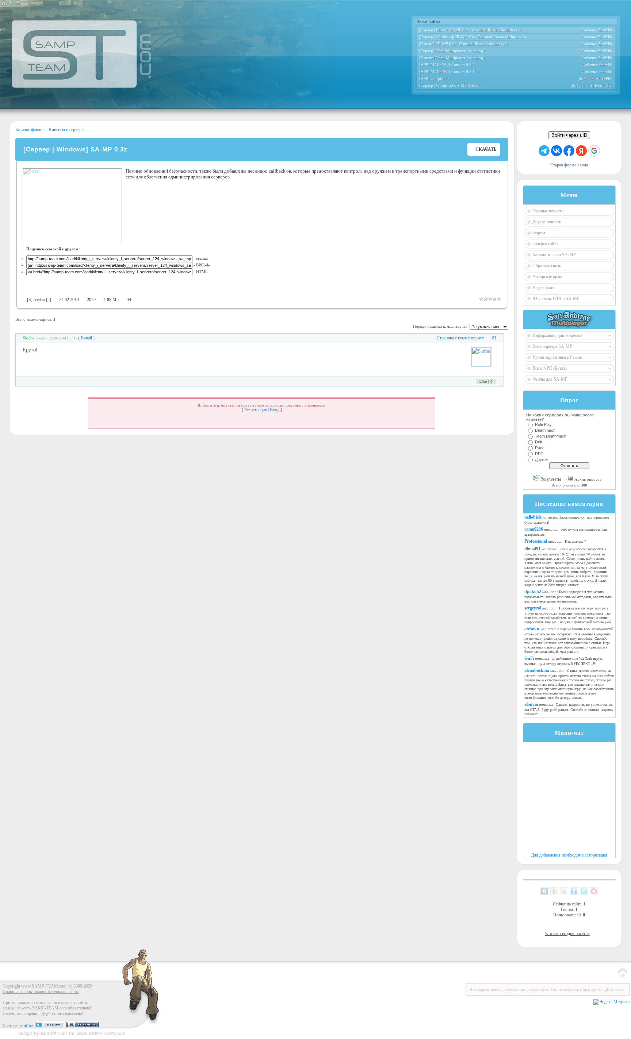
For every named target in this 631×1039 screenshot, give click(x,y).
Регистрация (255, 409)
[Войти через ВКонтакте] (556, 150)
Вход (274, 409)
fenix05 (605, 64)
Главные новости (547, 210)
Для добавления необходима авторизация (569, 855)
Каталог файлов (30, 129)
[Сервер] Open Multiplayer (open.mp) (452, 51)
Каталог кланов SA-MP (554, 254)
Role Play (543, 424)
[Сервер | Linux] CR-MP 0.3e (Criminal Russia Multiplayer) (470, 30)
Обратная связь (546, 265)
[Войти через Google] (594, 151)
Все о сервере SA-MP (552, 346)
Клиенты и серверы (66, 129)
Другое (541, 459)
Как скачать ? (575, 541)
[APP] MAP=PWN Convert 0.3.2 (447, 64)
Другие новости (546, 221)
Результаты (550, 479)
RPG (539, 453)
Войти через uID (569, 135)
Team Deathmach (550, 436)
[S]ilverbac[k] (600, 85)
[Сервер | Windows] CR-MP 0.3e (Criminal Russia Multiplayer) (472, 37)
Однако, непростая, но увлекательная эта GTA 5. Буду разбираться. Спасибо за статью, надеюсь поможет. (568, 709)
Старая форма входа (569, 165)
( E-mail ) (86, 337)
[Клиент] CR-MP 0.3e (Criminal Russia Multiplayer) (463, 44)
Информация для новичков (557, 335)
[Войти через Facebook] (568, 150)
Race (539, 448)
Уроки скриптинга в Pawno (557, 357)
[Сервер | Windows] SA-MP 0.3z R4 (450, 85)
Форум (538, 232)
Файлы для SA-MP (549, 379)
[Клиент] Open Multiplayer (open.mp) (452, 57)
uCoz (28, 1025)
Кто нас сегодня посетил (567, 933)
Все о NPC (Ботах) (549, 368)
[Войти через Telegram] (544, 150)
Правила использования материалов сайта (41, 991)
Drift (538, 442)
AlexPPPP (604, 78)
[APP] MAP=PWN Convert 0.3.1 (447, 71)
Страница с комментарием (461, 337)
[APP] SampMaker (435, 78)
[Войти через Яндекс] (581, 150)
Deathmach (545, 430)
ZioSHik (605, 30)
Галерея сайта (545, 243)
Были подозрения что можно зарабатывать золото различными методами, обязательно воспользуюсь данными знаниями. (568, 596)
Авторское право (547, 276)
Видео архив (543, 287)
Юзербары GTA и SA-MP (556, 298)
